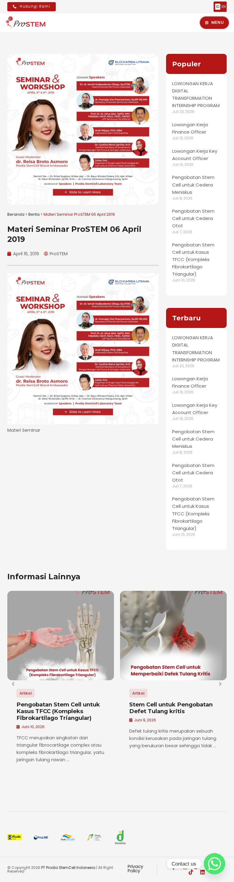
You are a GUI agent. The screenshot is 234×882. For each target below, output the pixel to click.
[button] (13, 684)
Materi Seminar (23, 430)
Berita (34, 214)
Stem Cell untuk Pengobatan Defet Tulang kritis (171, 708)
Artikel (26, 693)
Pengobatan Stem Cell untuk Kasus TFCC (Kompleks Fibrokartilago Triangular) (193, 259)
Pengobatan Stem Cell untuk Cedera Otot (193, 218)
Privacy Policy (135, 868)
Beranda (15, 214)
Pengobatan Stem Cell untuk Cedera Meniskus (193, 184)
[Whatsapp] (214, 863)
